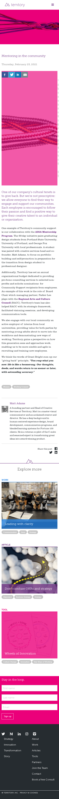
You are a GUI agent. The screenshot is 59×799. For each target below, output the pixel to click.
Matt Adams (17, 403)
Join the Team (40, 767)
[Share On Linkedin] (18, 75)
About (35, 738)
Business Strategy (23, 597)
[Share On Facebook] (5, 75)
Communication (10, 532)
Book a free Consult (43, 779)
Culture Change (9, 662)
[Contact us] (25, 75)
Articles (36, 750)
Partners (36, 762)
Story (23, 532)
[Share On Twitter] (11, 75)
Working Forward (21, 387)
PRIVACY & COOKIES (29, 793)
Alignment (7, 597)
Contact (36, 773)
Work (35, 744)
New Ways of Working (43, 662)
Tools (35, 756)
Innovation (25, 662)
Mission (6, 387)
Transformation (12, 750)
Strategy (32, 532)
